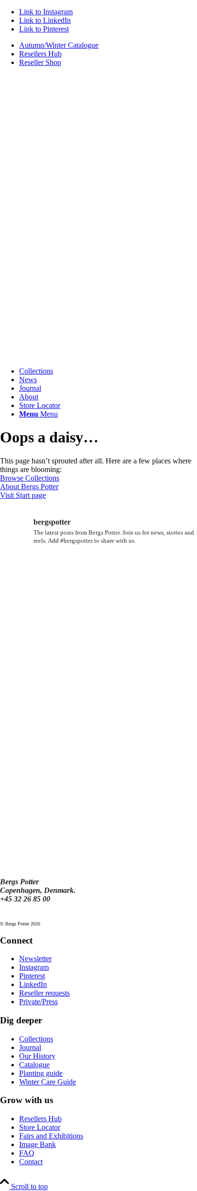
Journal (30, 1047)
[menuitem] (108, 45)
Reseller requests (44, 993)
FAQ (26, 1153)
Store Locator (39, 1127)
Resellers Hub (40, 54)
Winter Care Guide (47, 1082)
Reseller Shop (40, 62)
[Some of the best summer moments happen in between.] (98, 651)
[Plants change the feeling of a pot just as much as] (32, 613)
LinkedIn (33, 984)
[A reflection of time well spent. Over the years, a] (98, 574)
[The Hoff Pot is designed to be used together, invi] (32, 690)
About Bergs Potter (29, 487)
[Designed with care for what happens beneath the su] (32, 574)
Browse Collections (29, 478)
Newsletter (35, 959)
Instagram (34, 967)
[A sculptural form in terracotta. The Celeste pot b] (32, 767)
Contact (31, 1162)
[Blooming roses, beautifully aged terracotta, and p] (165, 690)
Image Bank (37, 1144)
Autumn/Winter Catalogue (58, 45)
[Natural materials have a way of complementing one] (98, 729)
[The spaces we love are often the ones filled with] (165, 613)
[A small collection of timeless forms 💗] (32, 729)
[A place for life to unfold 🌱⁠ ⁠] (98, 613)
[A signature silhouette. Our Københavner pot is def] (165, 729)
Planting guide (41, 1073)
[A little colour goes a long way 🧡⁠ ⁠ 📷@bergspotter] (98, 690)
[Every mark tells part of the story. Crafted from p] (165, 574)
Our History (37, 1056)
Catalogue (34, 1065)
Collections (36, 1039)
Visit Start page (23, 495)
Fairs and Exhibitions (51, 1136)
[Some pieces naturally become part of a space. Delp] (32, 651)
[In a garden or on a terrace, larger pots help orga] (165, 651)
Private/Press (38, 1002)
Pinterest (32, 976)
